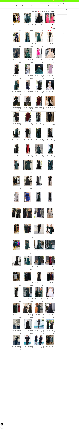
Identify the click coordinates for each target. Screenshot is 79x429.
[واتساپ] (2, 427)
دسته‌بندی (66, 16)
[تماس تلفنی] (2, 424)
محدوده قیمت (65, 33)
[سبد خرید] (10, 3)
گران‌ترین (33, 11)
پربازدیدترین (47, 11)
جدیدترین (39, 11)
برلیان (65, 28)
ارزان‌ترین (36, 11)
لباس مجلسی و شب (64, 18)
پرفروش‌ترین (43, 11)
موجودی (66, 31)
